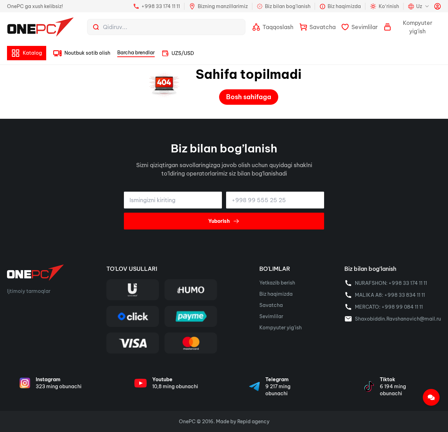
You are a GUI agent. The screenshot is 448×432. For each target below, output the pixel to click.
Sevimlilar (271, 316)
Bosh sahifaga (248, 97)
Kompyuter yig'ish (280, 327)
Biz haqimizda (276, 294)
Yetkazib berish (277, 283)
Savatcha (271, 305)
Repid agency (253, 421)
